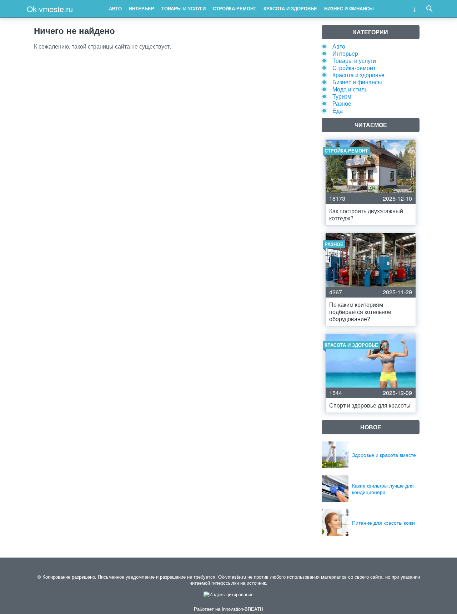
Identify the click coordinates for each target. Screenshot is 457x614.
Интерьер (141, 8)
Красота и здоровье (290, 8)
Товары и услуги (183, 8)
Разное (341, 103)
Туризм (341, 96)
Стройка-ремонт (234, 8)
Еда (337, 110)
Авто (115, 8)
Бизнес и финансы (349, 8)
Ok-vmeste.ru (50, 8)
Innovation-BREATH (242, 608)
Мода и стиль (349, 89)
